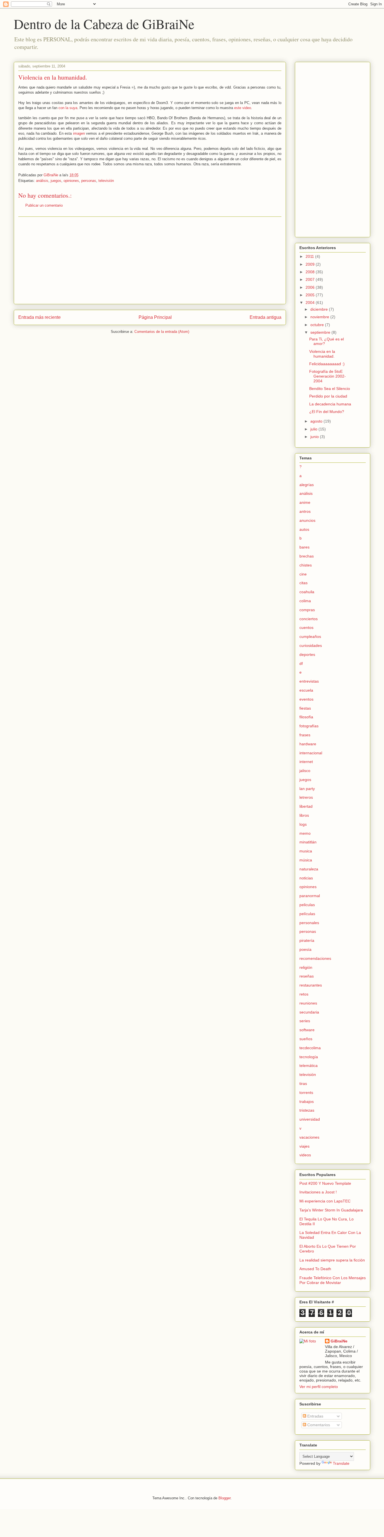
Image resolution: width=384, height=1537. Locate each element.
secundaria (309, 1012)
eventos (306, 699)
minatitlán (308, 842)
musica (305, 851)
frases (304, 735)
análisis (42, 181)
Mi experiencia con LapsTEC (325, 1201)
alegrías (306, 484)
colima (305, 601)
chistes (305, 565)
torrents (306, 1092)
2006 (311, 287)
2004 (311, 302)
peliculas (307, 904)
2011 (310, 256)
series (304, 1021)
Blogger (224, 1498)
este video (242, 108)
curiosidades (310, 645)
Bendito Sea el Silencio (329, 388)
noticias (306, 878)
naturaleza (308, 869)
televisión (106, 181)
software (307, 1030)
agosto (317, 421)
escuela (306, 690)
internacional (310, 753)
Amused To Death (315, 1269)
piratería (306, 940)
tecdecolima (310, 1048)
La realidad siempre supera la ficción (332, 1260)
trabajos (306, 1101)
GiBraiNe (339, 1341)
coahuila (306, 592)
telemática (308, 1065)
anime (304, 502)
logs (303, 824)
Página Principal (155, 317)
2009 (311, 264)
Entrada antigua (265, 317)
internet (306, 761)
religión (305, 967)
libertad (306, 806)
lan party (307, 788)
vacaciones (309, 1137)
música (305, 860)
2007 (311, 279)
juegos (56, 181)
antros (305, 511)
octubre (317, 324)
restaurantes (310, 985)
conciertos (308, 619)
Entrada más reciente (39, 317)
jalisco (304, 770)
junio (315, 436)
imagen (79, 133)
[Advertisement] (149, 260)
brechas (306, 556)
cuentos (306, 627)
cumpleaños (310, 636)
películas (307, 913)
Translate (341, 1463)
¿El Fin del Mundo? (326, 411)
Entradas (314, 1416)
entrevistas (309, 681)
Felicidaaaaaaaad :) (327, 364)
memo (305, 833)
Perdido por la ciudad (328, 396)
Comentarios (318, 1425)
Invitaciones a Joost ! (318, 1192)
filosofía (306, 717)
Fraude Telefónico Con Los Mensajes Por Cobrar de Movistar (332, 1280)
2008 (311, 272)
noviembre (320, 317)
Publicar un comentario (44, 205)
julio (314, 429)
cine (303, 574)
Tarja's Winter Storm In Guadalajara (331, 1210)
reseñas (306, 976)
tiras (303, 1083)
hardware (307, 744)
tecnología (308, 1057)
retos (303, 994)
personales (309, 922)
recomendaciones (315, 958)
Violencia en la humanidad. (322, 353)
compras (307, 610)
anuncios (307, 520)
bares (304, 547)
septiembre (320, 332)
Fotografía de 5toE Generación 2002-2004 (327, 376)
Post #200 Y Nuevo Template (325, 1183)
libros (304, 815)
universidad (309, 1119)
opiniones (71, 181)
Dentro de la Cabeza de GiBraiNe (104, 24)
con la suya (67, 108)
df (301, 663)
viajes (304, 1146)
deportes (307, 654)
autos (304, 529)
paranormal (309, 895)
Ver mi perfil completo (318, 1386)
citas (303, 583)
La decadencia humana (330, 404)
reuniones (308, 1003)
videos (305, 1155)
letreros (306, 797)
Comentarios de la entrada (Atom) (161, 331)
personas (88, 181)
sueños (305, 1039)
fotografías (309, 726)
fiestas (305, 708)
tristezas (306, 1110)
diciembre (319, 309)
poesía (305, 949)
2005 (311, 295)
